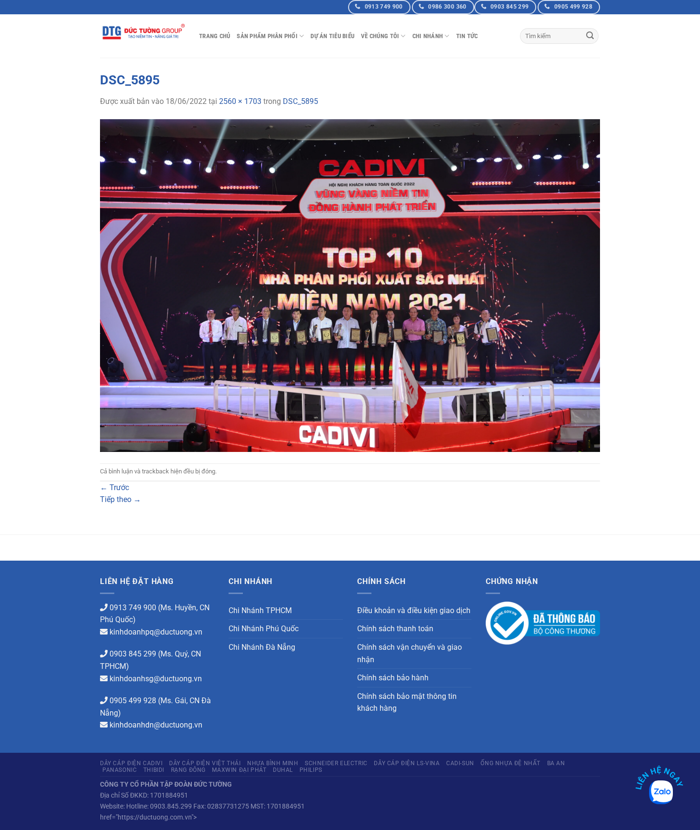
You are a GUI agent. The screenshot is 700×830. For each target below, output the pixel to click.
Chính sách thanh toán (395, 628)
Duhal (283, 770)
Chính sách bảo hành (393, 677)
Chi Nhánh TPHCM (260, 610)
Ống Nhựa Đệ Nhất (510, 763)
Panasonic (119, 770)
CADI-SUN (460, 763)
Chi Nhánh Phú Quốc (264, 628)
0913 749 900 (133, 607)
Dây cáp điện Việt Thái (204, 763)
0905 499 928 (133, 700)
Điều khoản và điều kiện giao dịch (413, 610)
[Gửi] (590, 36)
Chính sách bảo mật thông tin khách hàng (407, 702)
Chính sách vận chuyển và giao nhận (409, 653)
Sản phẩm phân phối (267, 36)
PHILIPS (311, 770)
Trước (114, 487)
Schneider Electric (336, 763)
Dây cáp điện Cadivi (131, 763)
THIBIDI (153, 770)
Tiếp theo (120, 499)
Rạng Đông (188, 770)
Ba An (556, 763)
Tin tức (467, 36)
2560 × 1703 (240, 101)
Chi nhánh (427, 36)
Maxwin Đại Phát (239, 770)
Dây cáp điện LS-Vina (407, 763)
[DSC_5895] (350, 284)
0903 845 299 (133, 653)
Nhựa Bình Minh (273, 763)
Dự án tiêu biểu (332, 36)
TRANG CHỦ (214, 36)
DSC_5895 (300, 101)
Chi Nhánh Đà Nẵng (262, 647)
